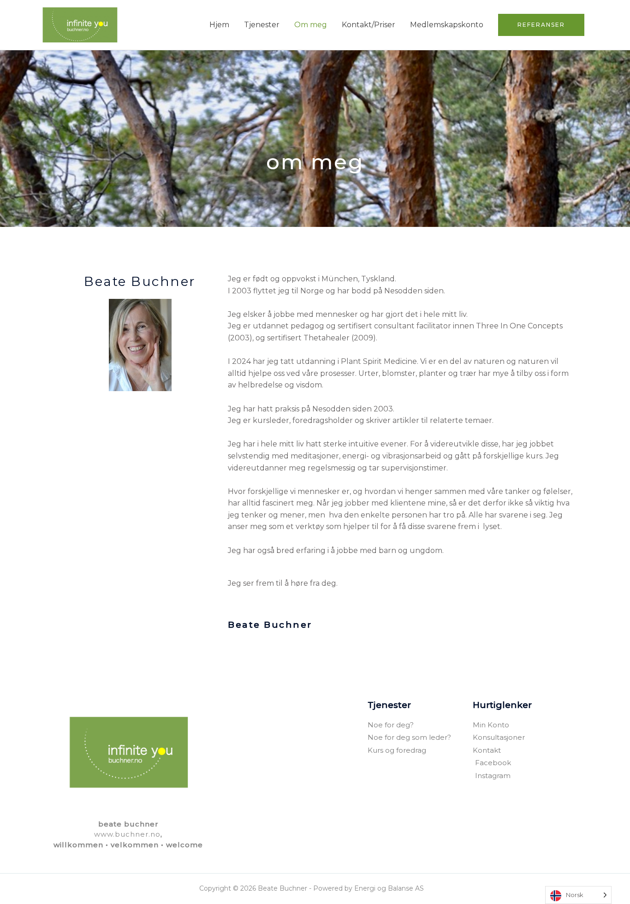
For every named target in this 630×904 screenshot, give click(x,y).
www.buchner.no (127, 834)
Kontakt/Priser (368, 24)
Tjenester (261, 24)
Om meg (310, 24)
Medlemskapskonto (446, 24)
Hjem (219, 24)
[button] (541, 25)
